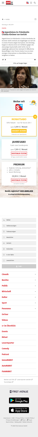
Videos (5, 320)
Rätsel (4, 337)
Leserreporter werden (24, 379)
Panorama (6, 308)
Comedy (5, 348)
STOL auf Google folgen (20, 63)
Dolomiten (9, 249)
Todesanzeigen (11, 231)
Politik (8, 19)
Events (5, 331)
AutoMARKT (7, 366)
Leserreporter (8, 343)
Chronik (5, 274)
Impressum (7, 418)
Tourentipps (8, 382)
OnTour (5, 314)
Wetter (8, 220)
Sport (4, 303)
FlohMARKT (7, 371)
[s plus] (27, 2)
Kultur (4, 297)
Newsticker (9, 237)
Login (20, 266)
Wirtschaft (6, 291)
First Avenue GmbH (21, 426)
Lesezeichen (10, 260)
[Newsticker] (31, 2)
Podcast (5, 354)
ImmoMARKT (7, 360)
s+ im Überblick (9, 326)
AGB (13, 418)
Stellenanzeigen (11, 226)
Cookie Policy (29, 418)
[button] (35, 19)
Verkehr (8, 243)
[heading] (19, 33)
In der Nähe (10, 255)
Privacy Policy (20, 418)
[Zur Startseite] (3, 19)
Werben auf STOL (9, 379)
